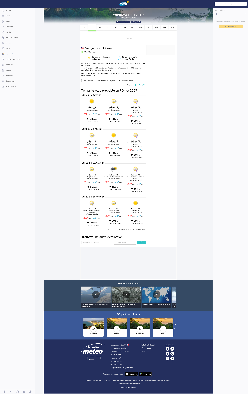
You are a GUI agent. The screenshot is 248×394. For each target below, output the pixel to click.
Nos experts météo (118, 348)
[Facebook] (167, 349)
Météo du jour (88, 81)
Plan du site (111, 381)
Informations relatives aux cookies (127, 381)
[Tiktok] (172, 358)
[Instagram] (172, 354)
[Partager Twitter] (139, 85)
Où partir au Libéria (126, 81)
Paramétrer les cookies (163, 380)
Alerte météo (116, 355)
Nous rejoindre (116, 361)
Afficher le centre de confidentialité (129, 383)
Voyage (82, 9)
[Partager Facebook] (135, 85)
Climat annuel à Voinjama (106, 81)
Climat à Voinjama (123, 22)
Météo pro (144, 351)
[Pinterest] (167, 358)
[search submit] (245, 4)
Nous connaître (116, 358)
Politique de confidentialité (147, 381)
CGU (100, 381)
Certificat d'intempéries (120, 351)
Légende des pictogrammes (122, 368)
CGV (104, 381)
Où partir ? (136, 22)
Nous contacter (116, 364)
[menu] (4, 3)
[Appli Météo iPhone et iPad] (131, 374)
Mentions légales (92, 381)
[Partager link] (144, 85)
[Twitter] (172, 349)
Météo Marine (145, 348)
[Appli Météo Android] (145, 374)
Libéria (86, 9)
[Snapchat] (167, 354)
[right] (174, 295)
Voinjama (91, 9)
